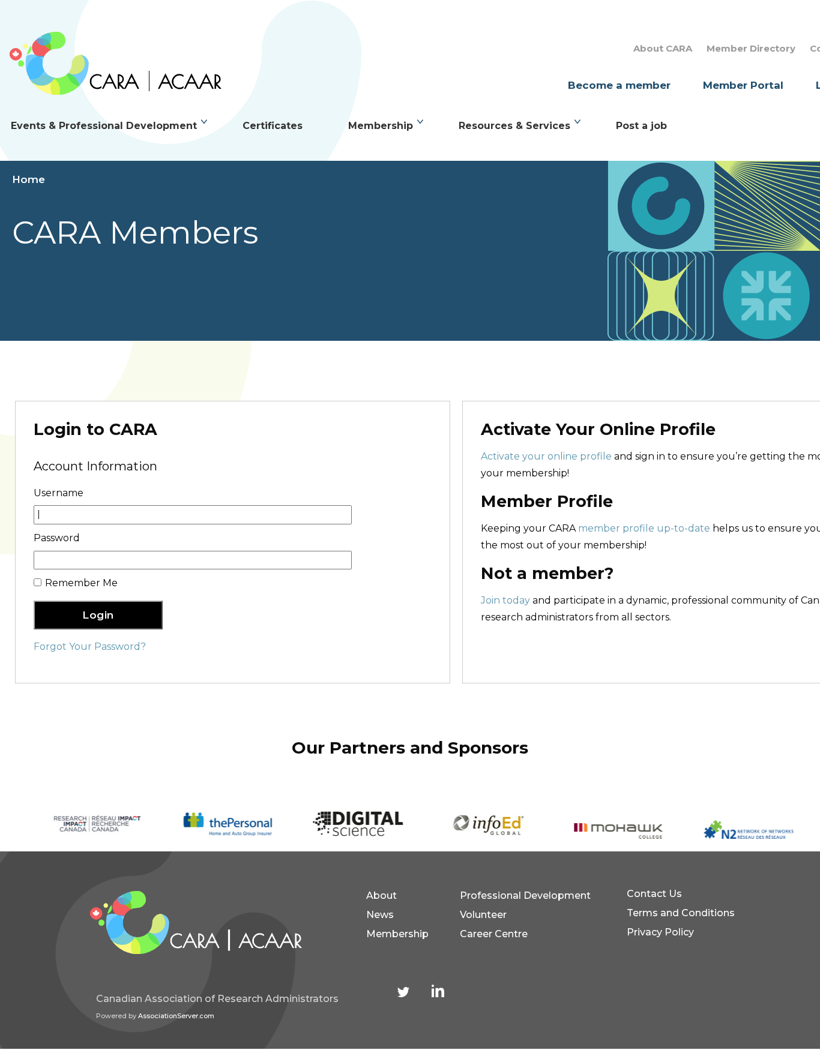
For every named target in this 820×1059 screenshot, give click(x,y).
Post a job (641, 125)
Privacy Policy (660, 932)
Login (98, 615)
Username (58, 493)
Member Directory (751, 48)
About (381, 895)
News (380, 914)
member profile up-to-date (644, 528)
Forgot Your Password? (90, 646)
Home (28, 179)
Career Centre (494, 934)
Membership (380, 125)
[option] (85, 825)
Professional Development (525, 895)
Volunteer (483, 914)
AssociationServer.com (176, 1016)
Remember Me (81, 583)
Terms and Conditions (681, 913)
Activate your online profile (546, 456)
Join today (505, 600)
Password (57, 538)
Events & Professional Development (104, 125)
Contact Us (654, 893)
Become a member (619, 85)
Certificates (273, 125)
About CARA (662, 48)
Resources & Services (514, 125)
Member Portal (743, 85)
